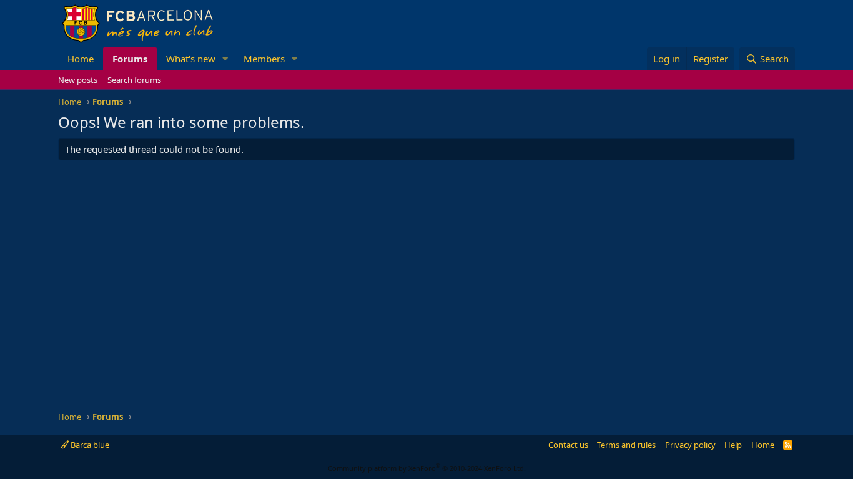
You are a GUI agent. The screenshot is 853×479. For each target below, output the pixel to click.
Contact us (568, 444)
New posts (77, 79)
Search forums (134, 79)
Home (80, 58)
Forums (129, 58)
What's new (190, 58)
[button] (225, 58)
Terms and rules (626, 444)
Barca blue (89, 444)
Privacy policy (690, 444)
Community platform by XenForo (427, 468)
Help (733, 444)
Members (264, 58)
